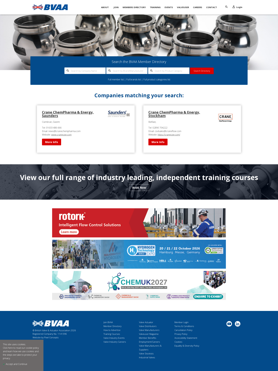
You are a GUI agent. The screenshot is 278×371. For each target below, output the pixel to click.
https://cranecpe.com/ (169, 134)
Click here (8, 347)
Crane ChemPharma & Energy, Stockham (174, 114)
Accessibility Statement (185, 337)
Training (155, 7)
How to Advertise (112, 330)
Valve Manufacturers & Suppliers (150, 347)
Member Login (181, 322)
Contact (211, 7)
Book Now (139, 187)
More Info (51, 142)
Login (239, 7)
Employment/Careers (149, 341)
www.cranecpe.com (61, 134)
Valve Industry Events (114, 337)
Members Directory (134, 7)
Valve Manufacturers (149, 330)
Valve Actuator (146, 322)
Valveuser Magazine (149, 333)
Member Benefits (147, 337)
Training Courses (112, 333)
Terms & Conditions (184, 326)
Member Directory (112, 326)
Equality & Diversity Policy (186, 345)
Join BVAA (108, 322)
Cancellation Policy (183, 330)
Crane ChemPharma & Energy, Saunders (68, 114)
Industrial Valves (147, 357)
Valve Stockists (146, 353)
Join (116, 7)
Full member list (116, 79)
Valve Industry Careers (115, 341)
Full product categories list (156, 79)
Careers (197, 7)
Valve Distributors (148, 326)
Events (169, 7)
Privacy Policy (180, 333)
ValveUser (183, 7)
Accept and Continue (16, 364)
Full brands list (133, 79)
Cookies (178, 341)
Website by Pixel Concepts (46, 337)
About (105, 7)
